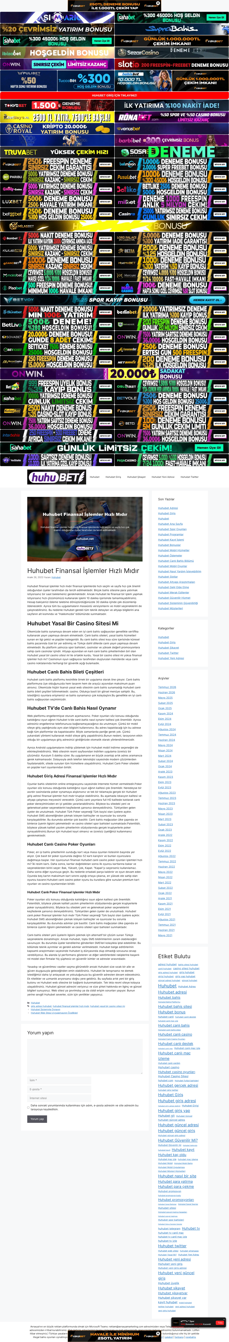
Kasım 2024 (165, 713)
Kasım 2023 (165, 776)
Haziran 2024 (166, 740)
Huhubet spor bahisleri (171, 1219)
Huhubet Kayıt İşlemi (171, 539)
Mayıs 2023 (165, 808)
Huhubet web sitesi (168, 1250)
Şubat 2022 (165, 887)
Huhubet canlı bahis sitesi (169, 1030)
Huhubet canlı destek (175, 1043)
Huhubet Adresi (168, 508)
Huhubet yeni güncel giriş (176, 1275)
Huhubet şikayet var (172, 1298)
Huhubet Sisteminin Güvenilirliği (178, 603)
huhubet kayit (164, 1150)
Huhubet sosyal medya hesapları (172, 1212)
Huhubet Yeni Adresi (163, 476)
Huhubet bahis (169, 997)
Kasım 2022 (165, 840)
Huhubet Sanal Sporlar (188, 1204)
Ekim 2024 (164, 718)
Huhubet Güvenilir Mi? (178, 1140)
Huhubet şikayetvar (173, 1293)
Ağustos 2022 (167, 856)
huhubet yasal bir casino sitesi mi (107, 1006)
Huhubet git (166, 1116)
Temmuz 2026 (167, 687)
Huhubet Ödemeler (170, 555)
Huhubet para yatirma (175, 1181)
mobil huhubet (185, 1302)
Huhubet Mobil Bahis (183, 1163)
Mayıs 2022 (165, 872)
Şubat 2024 (165, 761)
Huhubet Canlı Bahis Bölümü (176, 560)
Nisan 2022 (165, 877)
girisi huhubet (166, 976)
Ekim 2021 (164, 909)
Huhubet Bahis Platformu (169, 1002)
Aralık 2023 (165, 771)
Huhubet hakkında (190, 1145)
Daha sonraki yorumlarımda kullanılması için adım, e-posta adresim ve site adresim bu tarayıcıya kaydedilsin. (84, 1107)
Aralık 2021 (165, 898)
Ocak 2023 (165, 829)
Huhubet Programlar (171, 534)
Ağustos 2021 (166, 919)
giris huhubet (186, 972)
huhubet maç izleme (188, 1159)
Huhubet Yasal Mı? (167, 1254)
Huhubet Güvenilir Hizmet (174, 597)
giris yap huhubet (185, 976)
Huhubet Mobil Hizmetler (173, 550)
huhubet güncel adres (171, 1119)
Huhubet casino (168, 1067)
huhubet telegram (169, 1228)
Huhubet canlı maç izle (187, 1048)
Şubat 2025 (165, 703)
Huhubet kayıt (183, 1150)
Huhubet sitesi (167, 1208)
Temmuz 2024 (167, 734)
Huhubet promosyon (169, 1191)
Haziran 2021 (166, 930)
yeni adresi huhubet (185, 1306)
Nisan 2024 (165, 750)
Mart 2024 (164, 755)
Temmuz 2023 (167, 798)
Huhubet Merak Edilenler (173, 592)
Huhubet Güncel (184, 1116)
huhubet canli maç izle (168, 1021)
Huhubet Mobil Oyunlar (172, 566)
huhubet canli (166, 1016)
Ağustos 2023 (167, 792)
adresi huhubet (167, 964)
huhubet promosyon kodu (169, 1195)
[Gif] (114, 226)
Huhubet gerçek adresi (178, 1085)
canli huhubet (165, 968)
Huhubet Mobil (165, 1163)
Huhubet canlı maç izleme (174, 1056)
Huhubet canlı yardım (169, 1063)
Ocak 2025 (165, 708)
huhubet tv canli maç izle (172, 1236)
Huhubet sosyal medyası (168, 1216)
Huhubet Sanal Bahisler (167, 1204)
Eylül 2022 (164, 850)
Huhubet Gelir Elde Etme (173, 587)
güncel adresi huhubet (169, 980)
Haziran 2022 (166, 866)
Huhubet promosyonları (176, 1200)
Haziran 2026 (166, 692)
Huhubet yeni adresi (174, 1259)
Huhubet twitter (172, 1246)
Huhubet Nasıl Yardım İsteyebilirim (179, 571)
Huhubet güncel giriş (176, 1130)
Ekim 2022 (164, 845)
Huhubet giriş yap (174, 1110)
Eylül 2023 (164, 787)
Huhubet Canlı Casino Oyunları (171, 1039)
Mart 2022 (164, 882)
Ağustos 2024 (167, 729)
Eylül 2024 (164, 724)
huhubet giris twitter (168, 1090)
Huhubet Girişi (190, 1105)
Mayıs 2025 (165, 697)
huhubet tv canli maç (171, 1232)
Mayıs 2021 (165, 935)
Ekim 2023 (164, 782)
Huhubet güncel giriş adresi (171, 1135)
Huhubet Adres (187, 986)
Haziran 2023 (166, 803)
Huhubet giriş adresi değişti (169, 1106)
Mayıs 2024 (165, 745)
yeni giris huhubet (167, 1310)
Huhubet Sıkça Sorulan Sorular (170, 1224)
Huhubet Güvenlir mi (169, 1145)
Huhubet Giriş (113, 476)
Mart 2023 (164, 819)
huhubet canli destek (185, 1017)
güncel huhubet (189, 980)
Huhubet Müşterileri (170, 608)
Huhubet (94, 476)
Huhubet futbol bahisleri (187, 1080)
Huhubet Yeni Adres (188, 1254)
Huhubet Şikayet (136, 476)
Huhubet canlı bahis (174, 1025)
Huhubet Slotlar (168, 576)
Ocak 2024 (165, 766)
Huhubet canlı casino (175, 1034)
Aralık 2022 (165, 835)
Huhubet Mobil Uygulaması (171, 1167)
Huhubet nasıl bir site (177, 1176)
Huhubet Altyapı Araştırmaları (176, 582)
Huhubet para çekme (176, 1186)
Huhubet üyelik (168, 1283)
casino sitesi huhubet (186, 968)
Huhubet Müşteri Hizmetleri (171, 1171)
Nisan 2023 (165, 813)
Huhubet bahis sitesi (175, 1006)
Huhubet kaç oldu (172, 1155)
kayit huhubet (167, 1302)
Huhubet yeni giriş (170, 1264)
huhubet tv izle (167, 1240)
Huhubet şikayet (171, 1288)
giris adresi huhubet (41, 1006)
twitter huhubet (166, 1306)
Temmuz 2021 (167, 924)
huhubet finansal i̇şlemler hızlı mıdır (71, 1006)
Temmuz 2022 (167, 861)
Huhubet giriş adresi (177, 1100)
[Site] (57, 164)
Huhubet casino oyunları (176, 1072)
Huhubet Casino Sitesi (173, 1076)
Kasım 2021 (165, 903)
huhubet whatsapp (189, 1251)
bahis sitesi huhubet (188, 964)
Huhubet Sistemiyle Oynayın (45, 1009)
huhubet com (165, 1080)
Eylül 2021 (164, 914)
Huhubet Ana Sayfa (170, 523)
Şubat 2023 (165, 824)
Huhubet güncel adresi (178, 1125)
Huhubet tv (191, 1228)
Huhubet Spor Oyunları (172, 529)
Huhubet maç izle (167, 1159)
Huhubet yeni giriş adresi (172, 1268)
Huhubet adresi (172, 992)
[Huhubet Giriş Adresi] (56, 476)
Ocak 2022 (165, 893)
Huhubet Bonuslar (169, 545)
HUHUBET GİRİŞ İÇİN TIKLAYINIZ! (114, 95)
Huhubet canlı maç (165, 1049)
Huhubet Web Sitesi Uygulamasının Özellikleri (54, 1012)
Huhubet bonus (172, 1012)
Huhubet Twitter (190, 476)
